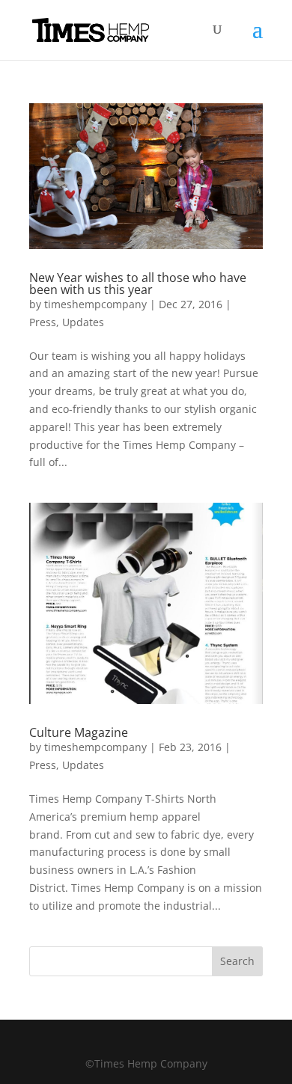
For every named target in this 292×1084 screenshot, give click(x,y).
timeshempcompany (95, 304)
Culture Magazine (78, 732)
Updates (83, 322)
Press (42, 322)
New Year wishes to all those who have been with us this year (137, 283)
